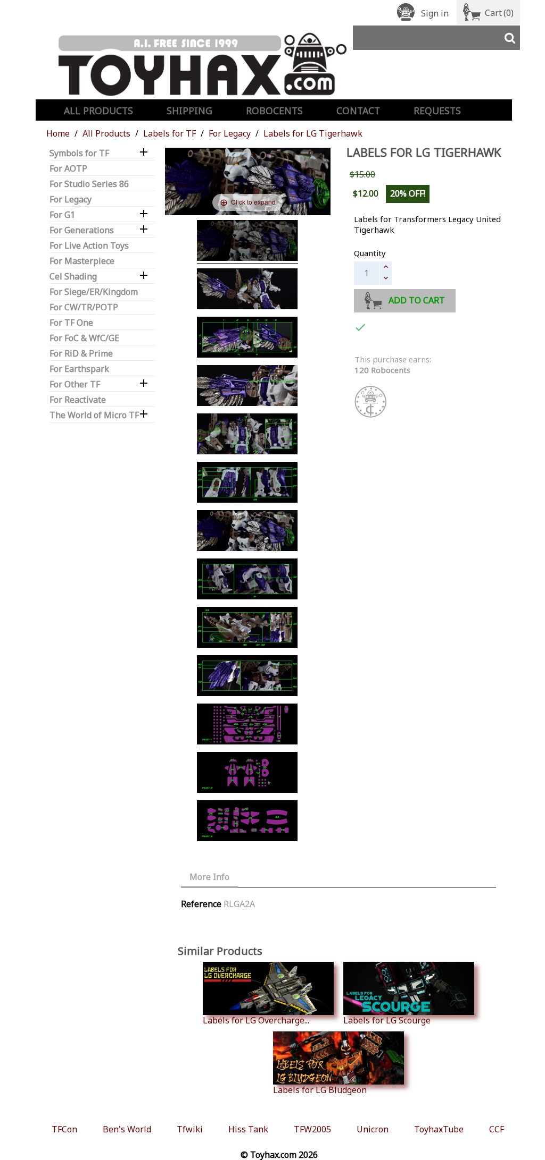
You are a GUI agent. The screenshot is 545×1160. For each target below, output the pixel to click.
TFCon (64, 1129)
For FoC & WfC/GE (84, 338)
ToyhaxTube (439, 1129)
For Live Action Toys (89, 245)
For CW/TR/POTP (83, 307)
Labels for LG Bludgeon (320, 1089)
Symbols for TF (79, 153)
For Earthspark (79, 369)
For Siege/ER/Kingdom (93, 292)
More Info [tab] (209, 877)
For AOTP (68, 168)
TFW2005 (312, 1129)
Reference (201, 904)
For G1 (62, 215)
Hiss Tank (248, 1129)
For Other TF (74, 384)
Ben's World (127, 1129)
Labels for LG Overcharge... (256, 1020)
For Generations (81, 230)
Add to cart (417, 300)
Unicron (373, 1129)
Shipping (189, 110)
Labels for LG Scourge (387, 1020)
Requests (437, 110)
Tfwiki (190, 1129)
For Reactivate (77, 399)
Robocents (274, 110)
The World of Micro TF (94, 415)
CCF (496, 1129)
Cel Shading (73, 276)
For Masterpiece (81, 261)
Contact (358, 110)
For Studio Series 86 (89, 184)
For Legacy (70, 199)
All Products (98, 110)
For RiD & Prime (81, 353)
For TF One (71, 322)
